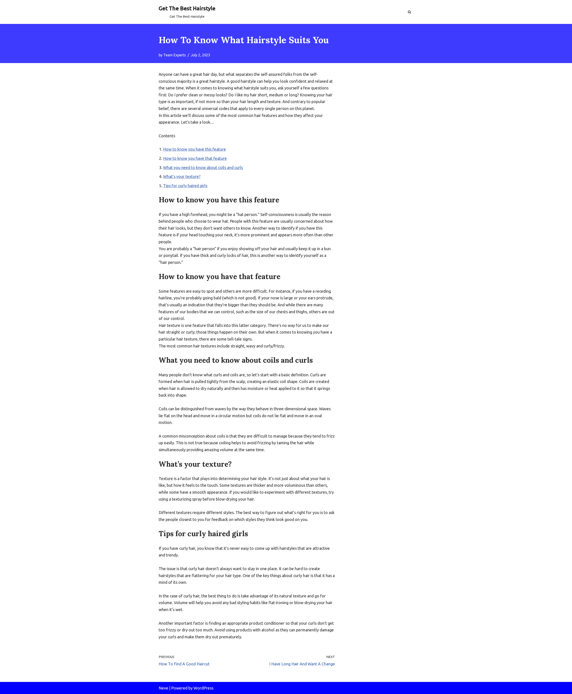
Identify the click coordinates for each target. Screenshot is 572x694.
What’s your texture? (182, 176)
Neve (163, 688)
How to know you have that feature (195, 158)
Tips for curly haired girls (185, 185)
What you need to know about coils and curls (203, 167)
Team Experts (174, 55)
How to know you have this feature (194, 149)
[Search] (409, 12)
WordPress (203, 688)
